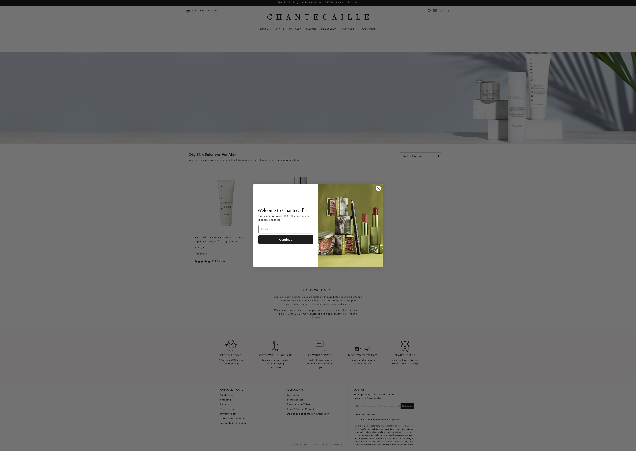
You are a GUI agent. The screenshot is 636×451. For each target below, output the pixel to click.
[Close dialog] (378, 188)
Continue (285, 239)
